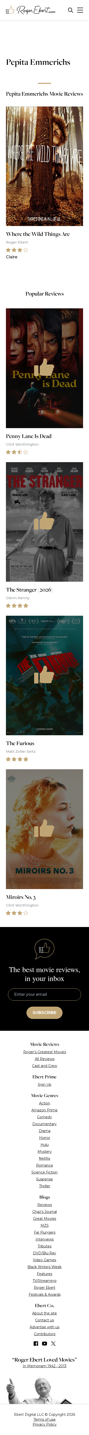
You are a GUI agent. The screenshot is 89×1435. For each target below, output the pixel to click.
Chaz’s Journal (44, 1211)
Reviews (44, 1205)
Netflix (44, 1158)
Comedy (44, 1117)
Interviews (45, 1239)
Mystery (45, 1151)
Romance (44, 1165)
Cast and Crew (44, 1066)
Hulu (45, 1144)
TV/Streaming (44, 1280)
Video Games (44, 1260)
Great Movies (44, 1218)
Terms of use (44, 1419)
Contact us (44, 1320)
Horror (44, 1138)
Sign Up (44, 1084)
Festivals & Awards (45, 1294)
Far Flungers (44, 1232)
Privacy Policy (45, 1424)
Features (44, 1274)
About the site (44, 1313)
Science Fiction (44, 1172)
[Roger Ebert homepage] (30, 10)
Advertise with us (44, 1327)
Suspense (44, 1179)
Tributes (44, 1246)
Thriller (44, 1186)
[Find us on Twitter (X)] (53, 1343)
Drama (44, 1131)
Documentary (44, 1124)
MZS (45, 1225)
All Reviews (44, 1059)
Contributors (44, 1334)
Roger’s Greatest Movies (44, 1052)
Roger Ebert (44, 1287)
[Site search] (70, 10)
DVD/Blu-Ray (44, 1253)
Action (44, 1103)
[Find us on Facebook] (36, 1343)
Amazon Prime (44, 1110)
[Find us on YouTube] (44, 1344)
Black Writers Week (44, 1267)
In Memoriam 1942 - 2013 (45, 1366)
